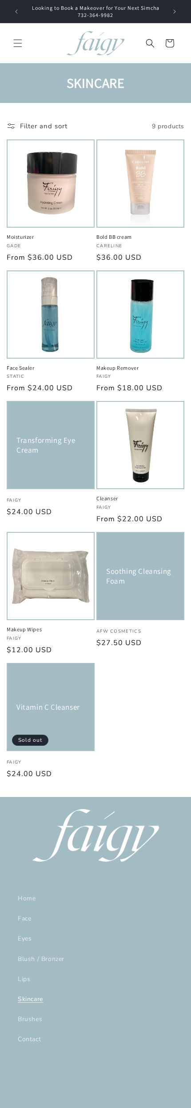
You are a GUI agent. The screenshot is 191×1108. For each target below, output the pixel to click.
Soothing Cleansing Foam (138, 576)
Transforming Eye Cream (46, 445)
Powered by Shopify (128, 1100)
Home (27, 898)
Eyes (25, 938)
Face (24, 918)
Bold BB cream (114, 236)
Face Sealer (21, 367)
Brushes (30, 1019)
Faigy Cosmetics (81, 1100)
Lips (24, 979)
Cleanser (107, 498)
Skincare (30, 999)
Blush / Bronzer (41, 959)
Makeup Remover (117, 367)
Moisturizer (20, 236)
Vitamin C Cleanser (48, 707)
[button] (18, 43)
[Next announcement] (174, 11)
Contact (29, 1039)
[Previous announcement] (16, 11)
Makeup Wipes (24, 629)
